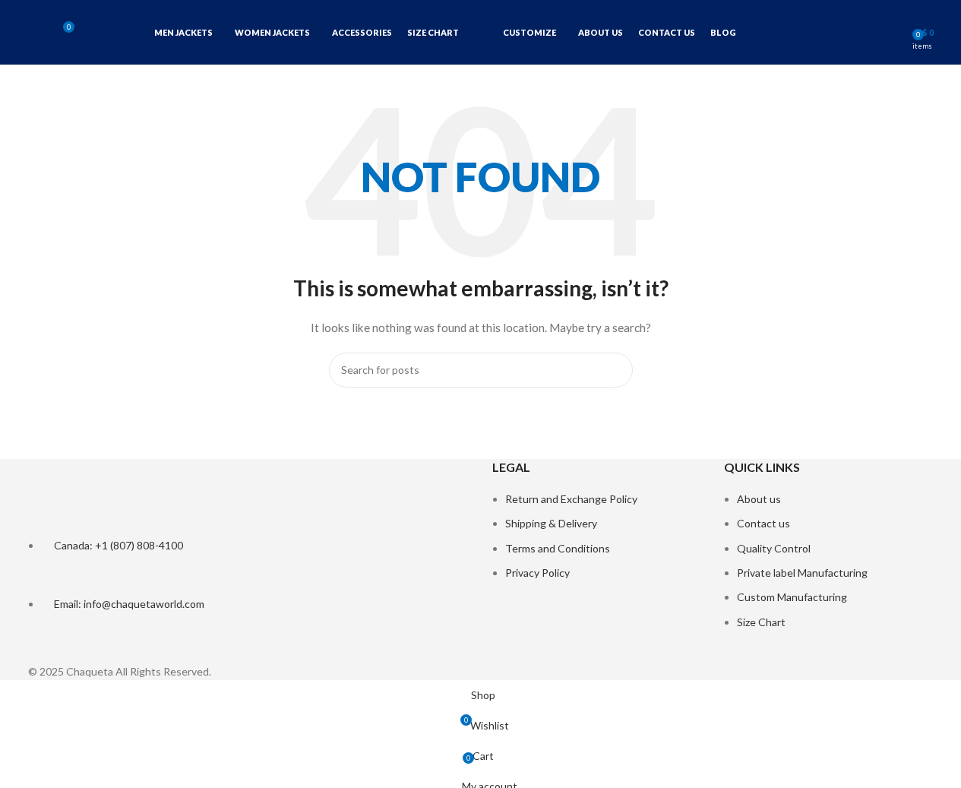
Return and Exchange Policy (571, 498)
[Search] (34, 32)
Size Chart (761, 622)
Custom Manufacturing (792, 596)
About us (759, 498)
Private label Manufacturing (802, 572)
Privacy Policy (537, 572)
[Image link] (123, 496)
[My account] (895, 32)
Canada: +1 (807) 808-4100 (118, 545)
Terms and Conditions (557, 548)
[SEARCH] (615, 370)
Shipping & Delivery (551, 523)
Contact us (763, 523)
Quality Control (774, 548)
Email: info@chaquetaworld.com (129, 603)
